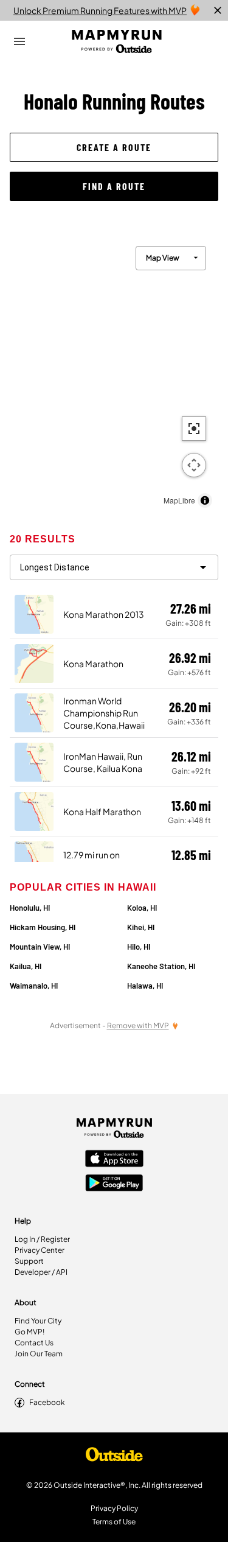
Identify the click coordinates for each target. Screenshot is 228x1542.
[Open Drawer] (19, 41)
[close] (218, 10)
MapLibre (179, 500)
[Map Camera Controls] (194, 465)
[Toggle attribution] (205, 500)
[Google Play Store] (114, 1184)
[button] (114, 147)
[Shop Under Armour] (114, 1457)
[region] (114, 374)
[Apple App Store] (114, 1160)
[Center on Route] (194, 428)
